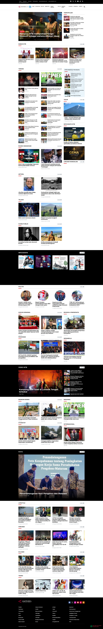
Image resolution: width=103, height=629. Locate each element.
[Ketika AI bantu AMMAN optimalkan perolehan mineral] (74, 134)
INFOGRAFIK (23, 253)
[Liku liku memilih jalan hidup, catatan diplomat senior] (28, 184)
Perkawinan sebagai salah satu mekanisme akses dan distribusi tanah (50, 194)
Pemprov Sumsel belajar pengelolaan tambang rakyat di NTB (76, 389)
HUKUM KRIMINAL (24, 312)
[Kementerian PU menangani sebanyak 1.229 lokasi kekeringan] (44, 121)
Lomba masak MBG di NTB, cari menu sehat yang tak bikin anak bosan (77, 371)
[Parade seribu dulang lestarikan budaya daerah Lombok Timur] (43, 560)
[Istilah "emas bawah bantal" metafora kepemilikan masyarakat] (21, 115)
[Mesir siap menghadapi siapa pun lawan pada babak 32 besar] (28, 156)
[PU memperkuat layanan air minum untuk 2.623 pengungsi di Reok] (44, 115)
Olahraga (71, 6)
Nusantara (20, 617)
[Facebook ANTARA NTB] (70, 1)
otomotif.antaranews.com (23, 2)
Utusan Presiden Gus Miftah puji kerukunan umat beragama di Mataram (59, 304)
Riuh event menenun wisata (26, 218)
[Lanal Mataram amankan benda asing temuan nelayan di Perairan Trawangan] (51, 156)
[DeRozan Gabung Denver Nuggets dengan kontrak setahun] (21, 96)
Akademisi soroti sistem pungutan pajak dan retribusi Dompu (76, 35)
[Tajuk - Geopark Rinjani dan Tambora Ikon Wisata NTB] (74, 109)
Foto (19, 613)
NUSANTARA (37, 6)
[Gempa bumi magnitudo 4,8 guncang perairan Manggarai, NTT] (21, 134)
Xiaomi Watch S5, (40, 590)
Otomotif (54, 611)
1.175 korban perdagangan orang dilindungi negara (76, 279)
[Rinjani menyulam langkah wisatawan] (51, 209)
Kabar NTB (47, 6)
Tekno (53, 613)
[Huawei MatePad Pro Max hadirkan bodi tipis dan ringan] (77, 584)
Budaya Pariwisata (39, 619)
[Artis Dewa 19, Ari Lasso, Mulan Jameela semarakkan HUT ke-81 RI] (60, 535)
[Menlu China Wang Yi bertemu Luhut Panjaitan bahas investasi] (21, 128)
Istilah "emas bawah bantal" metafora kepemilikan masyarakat (31, 115)
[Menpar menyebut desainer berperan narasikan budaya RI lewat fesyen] (77, 511)
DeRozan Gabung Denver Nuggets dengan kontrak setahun (30, 96)
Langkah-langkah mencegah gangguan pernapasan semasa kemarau (24, 520)
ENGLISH (42, 6)
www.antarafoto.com (52, 1)
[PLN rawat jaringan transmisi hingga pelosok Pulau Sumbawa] (28, 409)
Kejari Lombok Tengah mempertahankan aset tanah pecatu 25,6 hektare (50, 332)
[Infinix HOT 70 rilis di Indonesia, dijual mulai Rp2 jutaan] (60, 584)
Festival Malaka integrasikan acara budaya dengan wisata (76, 543)
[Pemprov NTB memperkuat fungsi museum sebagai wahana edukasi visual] (67, 80)
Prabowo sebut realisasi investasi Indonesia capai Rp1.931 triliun (43, 304)
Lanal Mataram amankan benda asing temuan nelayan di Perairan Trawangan (51, 165)
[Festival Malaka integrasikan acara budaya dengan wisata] (77, 535)
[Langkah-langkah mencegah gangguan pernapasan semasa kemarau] (26, 511)
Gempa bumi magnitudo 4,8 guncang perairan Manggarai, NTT (31, 134)
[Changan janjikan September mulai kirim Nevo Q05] (51, 432)
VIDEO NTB (22, 367)
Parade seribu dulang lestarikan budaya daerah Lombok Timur (43, 568)
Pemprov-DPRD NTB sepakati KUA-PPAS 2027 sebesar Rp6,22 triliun (26, 304)
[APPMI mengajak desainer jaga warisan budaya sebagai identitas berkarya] (60, 511)
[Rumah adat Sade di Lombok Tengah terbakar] (67, 30)
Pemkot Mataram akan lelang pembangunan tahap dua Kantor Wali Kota (76, 60)
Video (19, 615)
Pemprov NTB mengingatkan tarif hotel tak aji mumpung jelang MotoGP (42, 60)
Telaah (53, 619)
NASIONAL (67, 399)
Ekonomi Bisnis (63, 7)
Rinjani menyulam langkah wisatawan (49, 218)
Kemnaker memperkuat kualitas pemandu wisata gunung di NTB (58, 60)
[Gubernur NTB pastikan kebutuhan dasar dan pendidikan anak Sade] (28, 79)
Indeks (81, 44)
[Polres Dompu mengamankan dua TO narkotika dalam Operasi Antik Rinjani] (28, 322)
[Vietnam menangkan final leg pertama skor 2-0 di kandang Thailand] (44, 109)
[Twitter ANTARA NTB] (73, 1)
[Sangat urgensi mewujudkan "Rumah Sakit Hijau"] (67, 92)
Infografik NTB (55, 621)
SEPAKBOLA (68, 338)
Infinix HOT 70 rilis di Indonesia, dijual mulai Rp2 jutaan (59, 592)
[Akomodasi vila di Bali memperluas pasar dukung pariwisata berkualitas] (74, 322)
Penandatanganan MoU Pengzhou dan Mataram (43, 493)
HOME (33, 6)
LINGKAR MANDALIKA (71, 161)
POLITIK (21, 286)
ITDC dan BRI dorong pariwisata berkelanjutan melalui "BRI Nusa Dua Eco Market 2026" (25, 569)
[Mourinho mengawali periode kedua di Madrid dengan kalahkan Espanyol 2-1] (44, 134)
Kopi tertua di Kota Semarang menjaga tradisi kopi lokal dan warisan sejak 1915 (58, 569)
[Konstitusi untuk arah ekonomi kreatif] (28, 233)
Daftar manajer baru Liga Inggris (43, 279)
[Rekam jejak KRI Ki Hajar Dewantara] (60, 269)
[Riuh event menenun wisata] (28, 209)
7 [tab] (41, 39)
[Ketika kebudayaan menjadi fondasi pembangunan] (51, 233)
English (54, 615)
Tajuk (53, 609)
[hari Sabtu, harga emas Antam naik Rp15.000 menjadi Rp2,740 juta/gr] (67, 24)
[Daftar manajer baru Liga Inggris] (43, 269)
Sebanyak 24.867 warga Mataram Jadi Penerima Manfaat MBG (76, 86)
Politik (59, 6)
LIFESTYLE (21, 503)
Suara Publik (21, 619)
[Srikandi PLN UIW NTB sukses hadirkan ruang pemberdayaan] (67, 75)
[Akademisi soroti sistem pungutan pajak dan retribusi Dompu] (67, 36)
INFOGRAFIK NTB (69, 124)
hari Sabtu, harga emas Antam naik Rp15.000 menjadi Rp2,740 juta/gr (77, 24)
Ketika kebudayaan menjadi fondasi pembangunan (49, 242)
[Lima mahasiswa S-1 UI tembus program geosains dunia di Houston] (44, 128)
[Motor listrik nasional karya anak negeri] (26, 269)
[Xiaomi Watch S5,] (43, 584)
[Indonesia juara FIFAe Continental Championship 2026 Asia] (51, 79)
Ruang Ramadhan (56, 617)
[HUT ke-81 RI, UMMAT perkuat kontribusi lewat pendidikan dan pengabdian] (28, 346)
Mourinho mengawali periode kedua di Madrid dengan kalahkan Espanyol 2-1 (54, 134)
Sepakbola (75, 6)
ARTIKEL (21, 174)
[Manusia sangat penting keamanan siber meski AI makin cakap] (26, 584)
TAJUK (66, 99)
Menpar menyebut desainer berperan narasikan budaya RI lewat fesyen (75, 520)
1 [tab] (34, 39)
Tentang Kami (35, 1)
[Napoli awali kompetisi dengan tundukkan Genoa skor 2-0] (44, 140)
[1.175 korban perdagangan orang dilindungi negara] (77, 269)
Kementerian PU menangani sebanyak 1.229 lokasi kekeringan (54, 121)
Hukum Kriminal (52, 7)
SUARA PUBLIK (23, 224)
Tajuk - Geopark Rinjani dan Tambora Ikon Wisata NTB (72, 118)
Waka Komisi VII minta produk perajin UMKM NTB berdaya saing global (77, 304)
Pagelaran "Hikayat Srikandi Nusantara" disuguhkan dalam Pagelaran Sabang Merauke (24, 544)
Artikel (53, 607)
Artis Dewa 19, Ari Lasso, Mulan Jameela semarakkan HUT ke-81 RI (59, 544)
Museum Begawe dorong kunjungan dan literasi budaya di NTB (76, 377)
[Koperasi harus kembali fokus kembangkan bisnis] (44, 96)
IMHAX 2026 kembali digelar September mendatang (26, 441)
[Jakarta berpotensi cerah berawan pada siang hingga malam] (21, 140)
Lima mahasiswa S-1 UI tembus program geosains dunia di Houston (54, 127)
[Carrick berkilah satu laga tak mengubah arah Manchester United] (44, 90)
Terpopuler (25, 1)
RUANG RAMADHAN (24, 146)
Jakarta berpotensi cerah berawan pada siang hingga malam (31, 140)
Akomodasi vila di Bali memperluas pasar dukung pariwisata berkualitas (74, 332)
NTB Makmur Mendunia (72, 69)
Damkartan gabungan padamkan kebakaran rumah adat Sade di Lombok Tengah (39, 33)
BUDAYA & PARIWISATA (71, 312)
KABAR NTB (22, 44)
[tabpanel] (51, 476)
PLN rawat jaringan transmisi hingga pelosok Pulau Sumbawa (27, 418)
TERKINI (21, 69)
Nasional (71, 607)
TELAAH (21, 199)
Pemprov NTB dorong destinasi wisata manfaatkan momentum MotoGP (76, 383)
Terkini (20, 1)
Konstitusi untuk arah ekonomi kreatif (27, 242)
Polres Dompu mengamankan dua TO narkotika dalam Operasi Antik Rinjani (28, 332)
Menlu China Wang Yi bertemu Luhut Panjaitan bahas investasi (32, 127)
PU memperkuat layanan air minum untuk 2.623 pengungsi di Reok (54, 115)
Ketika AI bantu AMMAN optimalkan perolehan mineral (73, 143)
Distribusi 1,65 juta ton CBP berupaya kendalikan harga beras (31, 121)
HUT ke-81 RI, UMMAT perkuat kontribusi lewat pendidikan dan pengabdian (28, 356)
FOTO (20, 452)
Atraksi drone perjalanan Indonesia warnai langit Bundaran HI (42, 543)
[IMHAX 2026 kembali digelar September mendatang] (28, 432)
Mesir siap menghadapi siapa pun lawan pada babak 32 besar (28, 164)
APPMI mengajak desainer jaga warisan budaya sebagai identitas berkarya (60, 520)
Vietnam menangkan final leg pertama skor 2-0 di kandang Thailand (54, 108)
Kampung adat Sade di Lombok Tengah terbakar (38, 390)
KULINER (21, 552)
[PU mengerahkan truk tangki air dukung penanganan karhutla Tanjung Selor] (21, 109)
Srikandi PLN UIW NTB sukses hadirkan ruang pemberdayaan (76, 74)
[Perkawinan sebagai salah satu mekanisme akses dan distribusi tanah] (51, 184)
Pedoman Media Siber (74, 619)
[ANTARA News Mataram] (25, 6)
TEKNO (20, 575)
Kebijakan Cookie (73, 615)
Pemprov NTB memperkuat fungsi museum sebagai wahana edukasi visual (77, 80)
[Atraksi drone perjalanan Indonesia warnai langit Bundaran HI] (43, 535)
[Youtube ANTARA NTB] (78, 1)
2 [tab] (35, 39)
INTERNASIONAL (69, 424)
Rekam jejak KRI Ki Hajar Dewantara (59, 279)
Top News (29, 1)
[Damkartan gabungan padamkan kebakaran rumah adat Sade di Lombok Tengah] (67, 18)
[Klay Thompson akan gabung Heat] (21, 90)
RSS (70, 621)
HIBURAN (21, 526)
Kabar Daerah (21, 621)
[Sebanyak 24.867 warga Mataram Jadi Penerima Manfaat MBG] (67, 86)
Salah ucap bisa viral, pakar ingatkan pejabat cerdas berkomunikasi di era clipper (42, 520)
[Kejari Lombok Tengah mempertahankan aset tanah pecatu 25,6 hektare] (51, 322)
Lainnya (80, 6)
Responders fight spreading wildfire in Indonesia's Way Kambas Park (54, 102)
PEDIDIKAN (22, 337)
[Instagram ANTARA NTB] (75, 1)
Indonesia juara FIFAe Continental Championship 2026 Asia (74, 418)
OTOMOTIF (22, 422)
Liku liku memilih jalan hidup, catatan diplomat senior (27, 193)
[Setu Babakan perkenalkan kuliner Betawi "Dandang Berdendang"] (77, 560)
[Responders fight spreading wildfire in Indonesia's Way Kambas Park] (44, 102)
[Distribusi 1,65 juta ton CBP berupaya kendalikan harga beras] (21, 121)
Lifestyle (37, 617)
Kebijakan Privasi (73, 613)
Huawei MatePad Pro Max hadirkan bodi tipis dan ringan (76, 592)
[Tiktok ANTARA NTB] (80, 1)
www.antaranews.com (43, 1)
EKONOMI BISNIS (23, 399)
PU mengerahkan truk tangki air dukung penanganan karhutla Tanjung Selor (31, 108)
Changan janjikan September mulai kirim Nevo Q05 (50, 441)
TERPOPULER (68, 12)
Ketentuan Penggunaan (74, 611)
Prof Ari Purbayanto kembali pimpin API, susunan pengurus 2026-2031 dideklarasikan (50, 356)
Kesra (36, 621)
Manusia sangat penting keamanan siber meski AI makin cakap (26, 592)
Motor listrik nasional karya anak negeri (26, 279)
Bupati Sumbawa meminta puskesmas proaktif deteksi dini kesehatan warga (25, 60)
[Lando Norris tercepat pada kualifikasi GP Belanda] (21, 102)
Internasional (72, 609)
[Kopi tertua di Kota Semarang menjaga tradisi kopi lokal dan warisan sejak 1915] (60, 560)
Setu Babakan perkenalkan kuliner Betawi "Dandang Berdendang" (75, 569)
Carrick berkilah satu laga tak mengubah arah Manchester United (54, 89)
